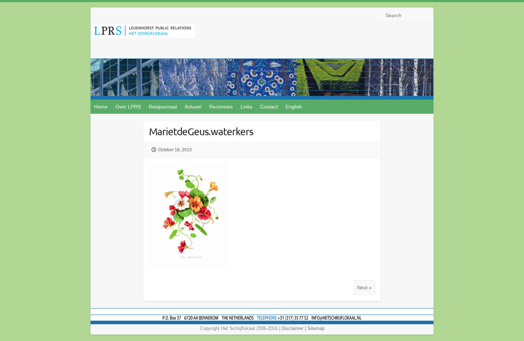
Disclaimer (292, 328)
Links (246, 107)
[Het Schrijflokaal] (143, 32)
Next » (364, 287)
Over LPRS (128, 107)
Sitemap (315, 328)
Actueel (193, 107)
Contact (269, 107)
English (294, 107)
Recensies (221, 107)
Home (101, 107)
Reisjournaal (163, 107)
